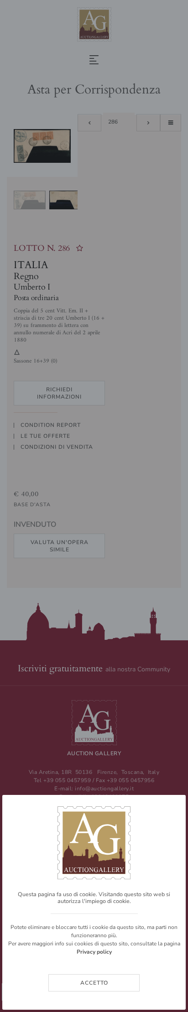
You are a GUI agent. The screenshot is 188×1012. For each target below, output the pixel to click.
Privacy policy (94, 951)
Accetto (94, 982)
